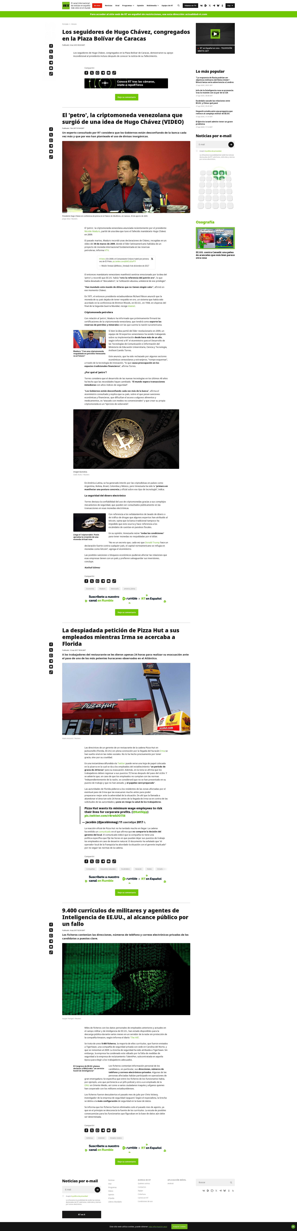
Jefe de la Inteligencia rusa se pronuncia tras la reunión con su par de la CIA (214, 91)
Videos (110, 1191)
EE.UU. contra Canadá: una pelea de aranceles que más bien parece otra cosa (215, 255)
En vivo (97, 5)
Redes (149, 869)
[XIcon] (210, 5)
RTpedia (111, 1198)
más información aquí (157, 1226)
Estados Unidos (116, 1138)
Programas (127, 5)
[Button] (178, 5)
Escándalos (125, 869)
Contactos (142, 1187)
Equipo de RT (167, 5)
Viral (117, 5)
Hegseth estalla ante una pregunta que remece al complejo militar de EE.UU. (214, 112)
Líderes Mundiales (115, 1202)
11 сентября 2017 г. (132, 822)
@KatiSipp (140, 812)
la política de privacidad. (213, 151)
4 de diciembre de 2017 (139, 266)
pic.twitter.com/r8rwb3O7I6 (104, 816)
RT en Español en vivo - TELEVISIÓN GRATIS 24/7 (215, 49)
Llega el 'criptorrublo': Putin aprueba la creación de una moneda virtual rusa (86, 537)
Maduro (102, 588)
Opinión (140, 5)
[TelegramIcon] (214, 5)
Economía (90, 588)
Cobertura (142, 1194)
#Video (102, 259)
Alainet (131, 306)
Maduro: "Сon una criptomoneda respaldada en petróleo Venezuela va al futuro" (89, 353)
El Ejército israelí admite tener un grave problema (214, 122)
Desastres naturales (108, 869)
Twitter (121, 763)
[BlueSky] (218, 5)
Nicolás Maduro (92, 231)
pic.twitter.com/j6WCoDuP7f (124, 261)
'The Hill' (134, 1037)
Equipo (140, 1190)
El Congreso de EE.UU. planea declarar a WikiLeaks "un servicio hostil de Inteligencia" (88, 1068)
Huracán (138, 869)
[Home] (66, 5)
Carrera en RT (143, 1198)
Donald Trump (152, 542)
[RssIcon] (233, 1191)
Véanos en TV (190, 5)
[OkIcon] (222, 5)
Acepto (211, 151)
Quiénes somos (144, 1183)
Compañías (90, 869)
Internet (101, 1138)
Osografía (205, 222)
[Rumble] (205, 5)
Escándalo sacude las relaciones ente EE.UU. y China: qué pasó (213, 101)
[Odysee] (212, 1191)
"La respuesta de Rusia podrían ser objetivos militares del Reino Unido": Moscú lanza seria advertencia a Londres (215, 80)
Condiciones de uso (145, 1201)
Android (170, 1183)
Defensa (89, 1138)
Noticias (108, 5)
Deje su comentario (127, 97)
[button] (215, 34)
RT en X (81, 1214)
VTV (107, 250)
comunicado (105, 831)
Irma (162, 750)
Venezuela (115, 588)
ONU (86, 1085)
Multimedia (152, 5)
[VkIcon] (201, 5)
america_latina (129, 588)
